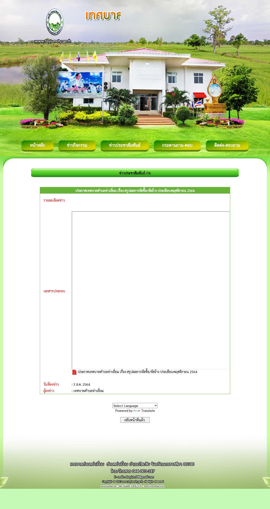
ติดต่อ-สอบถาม (227, 145)
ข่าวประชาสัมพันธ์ (124, 145)
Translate (148, 410)
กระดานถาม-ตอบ (177, 145)
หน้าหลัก (37, 145)
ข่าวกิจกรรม (77, 145)
